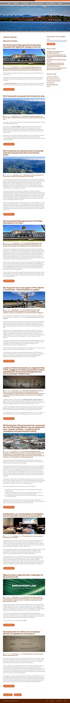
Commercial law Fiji (23, 393)
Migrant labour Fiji (7, 601)
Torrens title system (30, 452)
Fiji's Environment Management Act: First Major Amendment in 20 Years (22, 222)
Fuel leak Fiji (6, 396)
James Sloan (15, 67)
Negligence (40, 312)
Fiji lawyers (14, 598)
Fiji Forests (31, 176)
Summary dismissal (38, 536)
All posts (8, 694)
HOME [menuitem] (8, 3)
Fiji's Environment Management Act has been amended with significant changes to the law (22, 46)
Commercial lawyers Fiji (9, 311)
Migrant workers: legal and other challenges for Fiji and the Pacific (23, 576)
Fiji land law (26, 116)
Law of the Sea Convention (36, 598)
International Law (27, 597)
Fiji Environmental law (26, 68)
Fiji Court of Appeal (31, 311)
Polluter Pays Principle (31, 312)
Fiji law (38, 309)
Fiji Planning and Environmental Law (17, 395)
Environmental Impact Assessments (11, 68)
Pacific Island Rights (8, 600)
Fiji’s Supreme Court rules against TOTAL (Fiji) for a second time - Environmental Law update (23, 289)
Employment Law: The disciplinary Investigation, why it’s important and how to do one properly (23, 515)
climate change (36, 597)
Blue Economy (35, 68)
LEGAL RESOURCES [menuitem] (50, 3)
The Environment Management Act (16, 392)
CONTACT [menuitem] (60, 3)
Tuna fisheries (27, 600)
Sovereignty (6, 452)
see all (48, 86)
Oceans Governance (18, 600)
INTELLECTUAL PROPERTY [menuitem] (37, 3)
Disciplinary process (8, 537)
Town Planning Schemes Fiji (26, 457)
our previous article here (11, 83)
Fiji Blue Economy (24, 70)
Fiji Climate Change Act (35, 116)
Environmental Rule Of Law (35, 70)
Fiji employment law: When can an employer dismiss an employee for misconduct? (21, 633)
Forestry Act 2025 (32, 117)
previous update (16, 126)
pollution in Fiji (30, 395)
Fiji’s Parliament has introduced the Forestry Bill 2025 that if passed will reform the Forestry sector (23, 153)
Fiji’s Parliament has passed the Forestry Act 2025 (23, 96)
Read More (8, 89)
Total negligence (38, 395)
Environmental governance (29, 309)
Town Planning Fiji (14, 457)
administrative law (14, 452)
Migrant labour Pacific (36, 600)
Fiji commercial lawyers (36, 455)
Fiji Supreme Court (20, 312)
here (25, 620)
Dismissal (35, 654)
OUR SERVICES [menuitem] (24, 3)
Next (17, 694)
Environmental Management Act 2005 (32, 67)
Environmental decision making (10, 393)
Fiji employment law (28, 536)
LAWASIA (15, 537)
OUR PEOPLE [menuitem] (16, 3)
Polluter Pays (12, 312)
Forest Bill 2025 (14, 117)
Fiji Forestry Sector (23, 117)
